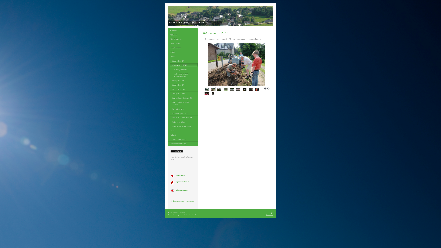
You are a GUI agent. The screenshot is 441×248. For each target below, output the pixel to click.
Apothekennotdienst (182, 181)
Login (271, 212)
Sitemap (182, 212)
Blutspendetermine (182, 190)
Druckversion (174, 212)
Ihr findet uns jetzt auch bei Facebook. (182, 201)
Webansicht (269, 215)
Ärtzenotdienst (180, 175)
